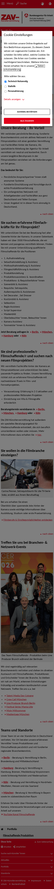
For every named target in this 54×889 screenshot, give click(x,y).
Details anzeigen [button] (12, 99)
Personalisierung (16, 91)
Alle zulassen (27, 121)
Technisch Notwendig (18, 81)
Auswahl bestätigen (27, 112)
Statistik (11, 86)
